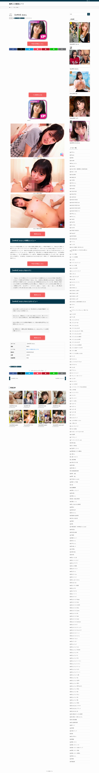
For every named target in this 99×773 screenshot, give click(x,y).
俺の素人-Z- (73, 468)
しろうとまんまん (75, 325)
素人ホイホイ (74, 596)
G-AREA (73, 180)
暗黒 (72, 523)
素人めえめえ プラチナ (76, 705)
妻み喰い (73, 493)
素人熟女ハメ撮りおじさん (76, 716)
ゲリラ (72, 307)
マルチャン (73, 414)
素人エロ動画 (17, 18)
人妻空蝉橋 (73, 459)
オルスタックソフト (75, 282)
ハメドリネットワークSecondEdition (79, 386)
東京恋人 (73, 529)
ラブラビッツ (74, 437)
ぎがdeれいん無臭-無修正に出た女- (78, 301)
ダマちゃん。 (74, 370)
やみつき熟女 (74, 428)
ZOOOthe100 (74, 238)
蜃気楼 (72, 728)
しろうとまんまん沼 (75, 342)
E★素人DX (73, 177)
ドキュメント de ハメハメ (76, 375)
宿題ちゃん (73, 496)
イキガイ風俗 (74, 254)
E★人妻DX (73, 174)
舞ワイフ (73, 725)
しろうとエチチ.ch (75, 319)
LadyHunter (73, 197)
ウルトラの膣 (74, 265)
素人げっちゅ (74, 574)
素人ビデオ (22, 18)
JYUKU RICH (74, 191)
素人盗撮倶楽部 (74, 722)
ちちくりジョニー (75, 372)
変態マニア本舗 (74, 482)
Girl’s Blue (73, 185)
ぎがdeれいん (74, 287)
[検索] (89, 0)
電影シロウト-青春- (75, 750)
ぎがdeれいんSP (74, 296)
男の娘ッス (73, 546)
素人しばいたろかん (75, 579)
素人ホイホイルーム (75, 635)
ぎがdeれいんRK (74, 293)
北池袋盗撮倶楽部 (75, 470)
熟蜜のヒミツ (74, 537)
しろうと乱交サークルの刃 (76, 347)
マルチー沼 (73, 409)
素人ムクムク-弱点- (75, 688)
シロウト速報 (74, 350)
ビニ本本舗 (73, 389)
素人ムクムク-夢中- (75, 683)
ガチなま (73, 284)
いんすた (73, 259)
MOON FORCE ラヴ (75, 210)
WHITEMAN (73, 236)
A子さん (73, 152)
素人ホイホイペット (75, 633)
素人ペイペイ (74, 593)
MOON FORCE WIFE (75, 208)
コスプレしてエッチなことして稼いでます (79, 311)
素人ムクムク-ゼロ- (75, 669)
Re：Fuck (73, 224)
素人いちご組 (74, 557)
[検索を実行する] (88, 14)
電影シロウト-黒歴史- (75, 753)
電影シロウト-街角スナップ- (77, 747)
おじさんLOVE (74, 268)
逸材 (72, 733)
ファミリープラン (75, 392)
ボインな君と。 (74, 400)
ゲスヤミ (73, 304)
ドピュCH (73, 378)
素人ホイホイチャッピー (76, 627)
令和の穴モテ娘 (74, 462)
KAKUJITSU (73, 194)
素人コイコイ (74, 577)
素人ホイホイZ (74, 624)
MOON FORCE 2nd (75, 202)
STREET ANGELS (75, 230)
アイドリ (73, 241)
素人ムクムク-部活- (75, 702)
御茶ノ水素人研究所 (75, 498)
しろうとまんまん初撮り (76, 336)
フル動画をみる (37, 95)
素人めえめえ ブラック (76, 708)
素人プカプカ (74, 591)
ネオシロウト (74, 381)
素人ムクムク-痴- (74, 691)
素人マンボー (74, 641)
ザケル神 (73, 317)
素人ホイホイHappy (75, 599)
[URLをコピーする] (62, 49)
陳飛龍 (72, 739)
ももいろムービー (75, 426)
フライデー (73, 395)
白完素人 (73, 549)
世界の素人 (73, 442)
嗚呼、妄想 (73, 473)
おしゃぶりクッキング (76, 271)
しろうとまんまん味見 (76, 339)
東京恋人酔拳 (74, 532)
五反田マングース (75, 448)
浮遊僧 (72, 535)
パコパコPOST (74, 384)
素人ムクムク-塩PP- (75, 680)
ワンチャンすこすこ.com (76, 440)
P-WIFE (72, 219)
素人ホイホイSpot (75, 616)
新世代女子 (73, 509)
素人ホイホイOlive (75, 607)
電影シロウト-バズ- (75, 744)
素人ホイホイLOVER (75, 605)
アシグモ (73, 244)
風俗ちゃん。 (74, 756)
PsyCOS (73, 222)
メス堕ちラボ (74, 423)
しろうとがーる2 (74, 322)
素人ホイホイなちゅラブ (76, 630)
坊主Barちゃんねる (75, 479)
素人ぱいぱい (74, 582)
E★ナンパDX (74, 171)
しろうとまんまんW (75, 328)
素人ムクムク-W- (74, 652)
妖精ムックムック (75, 490)
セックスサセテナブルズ (76, 361)
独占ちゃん (73, 540)
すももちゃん (74, 359)
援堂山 (72, 507)
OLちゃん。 (73, 216)
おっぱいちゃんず (75, 276)
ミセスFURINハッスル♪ (76, 420)
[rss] (87, 0)
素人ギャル (73, 571)
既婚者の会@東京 (75, 515)
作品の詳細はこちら (37, 44)
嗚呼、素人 (73, 476)
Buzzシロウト (74, 163)
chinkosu (73, 166)
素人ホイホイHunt (75, 602)
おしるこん (73, 273)
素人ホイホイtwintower (76, 621)
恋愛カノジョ (74, 501)
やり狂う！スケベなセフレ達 (77, 431)
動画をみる (37, 234)
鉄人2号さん (73, 736)
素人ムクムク (74, 644)
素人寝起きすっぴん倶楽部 (76, 714)
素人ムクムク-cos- (75, 646)
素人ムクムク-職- (74, 700)
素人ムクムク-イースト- (76, 660)
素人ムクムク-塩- (74, 677)
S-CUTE (73, 227)
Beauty (72, 155)
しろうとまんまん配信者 (76, 345)
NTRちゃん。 (74, 213)
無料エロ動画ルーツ (16, 4)
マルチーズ (73, 403)
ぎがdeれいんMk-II (75, 290)
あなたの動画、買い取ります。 (77, 247)
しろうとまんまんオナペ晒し (77, 331)
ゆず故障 (73, 434)
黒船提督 (73, 761)
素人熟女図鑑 (74, 719)
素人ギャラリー (74, 568)
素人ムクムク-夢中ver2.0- (76, 686)
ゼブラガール (74, 364)
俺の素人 (73, 465)
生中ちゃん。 (74, 543)
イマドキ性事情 (74, 257)
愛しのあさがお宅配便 (76, 504)
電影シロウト (74, 742)
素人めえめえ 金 (74, 711)
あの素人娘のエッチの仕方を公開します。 (79, 251)
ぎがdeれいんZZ (74, 298)
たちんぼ (73, 367)
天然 (72, 484)
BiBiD (72, 157)
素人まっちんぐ (74, 638)
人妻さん (73, 454)
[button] (13, 49)
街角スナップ (74, 730)
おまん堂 (73, 279)
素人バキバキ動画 (75, 585)
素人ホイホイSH (74, 613)
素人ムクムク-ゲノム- (75, 666)
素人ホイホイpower (75, 610)
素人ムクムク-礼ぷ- (75, 694)
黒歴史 (72, 758)
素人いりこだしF (74, 560)
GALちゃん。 (74, 183)
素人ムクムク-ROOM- (75, 649)
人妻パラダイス (74, 456)
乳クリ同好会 (74, 445)
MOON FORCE (74, 199)
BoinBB (72, 160)
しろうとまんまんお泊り (76, 333)
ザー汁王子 (73, 314)
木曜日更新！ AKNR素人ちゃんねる (78, 526)
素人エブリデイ (74, 563)
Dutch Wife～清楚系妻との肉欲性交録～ (79, 169)
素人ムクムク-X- (74, 655)
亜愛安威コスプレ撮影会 (76, 451)
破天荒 (72, 554)
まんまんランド (74, 417)
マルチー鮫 (73, 412)
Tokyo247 (73, 233)
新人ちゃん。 (74, 512)
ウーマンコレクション (76, 262)
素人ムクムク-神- (74, 697)
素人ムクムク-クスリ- (75, 663)
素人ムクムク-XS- (75, 658)
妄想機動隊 (73, 487)
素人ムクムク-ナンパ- (75, 672)
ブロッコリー (74, 398)
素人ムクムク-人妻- (75, 674)
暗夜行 (72, 521)
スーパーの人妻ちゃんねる (76, 353)
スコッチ (73, 356)
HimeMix (73, 188)
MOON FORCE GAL (75, 205)
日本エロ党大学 (74, 518)
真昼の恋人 (73, 551)
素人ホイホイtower (75, 619)
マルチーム (73, 406)
